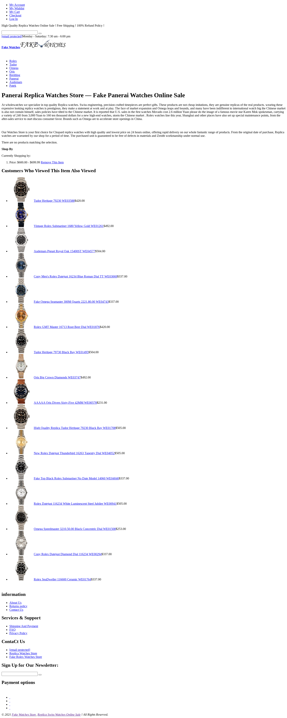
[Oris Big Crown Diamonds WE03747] (21, 377)
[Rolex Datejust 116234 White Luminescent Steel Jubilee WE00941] (21, 503)
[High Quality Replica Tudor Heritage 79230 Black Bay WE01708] (21, 428)
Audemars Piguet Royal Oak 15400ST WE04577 (64, 251)
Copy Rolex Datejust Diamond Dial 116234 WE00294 (68, 554)
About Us (15, 602)
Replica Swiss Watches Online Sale (59, 714)
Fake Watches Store (24, 714)
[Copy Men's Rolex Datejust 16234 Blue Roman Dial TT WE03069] (21, 276)
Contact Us (16, 609)
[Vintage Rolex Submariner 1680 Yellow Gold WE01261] (21, 226)
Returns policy (18, 606)
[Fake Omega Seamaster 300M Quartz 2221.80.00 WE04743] (21, 301)
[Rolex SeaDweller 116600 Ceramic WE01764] (21, 579)
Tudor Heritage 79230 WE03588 (54, 200)
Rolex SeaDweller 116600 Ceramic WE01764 (62, 579)
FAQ (12, 629)
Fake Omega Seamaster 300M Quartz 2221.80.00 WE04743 (71, 301)
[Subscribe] (40, 674)
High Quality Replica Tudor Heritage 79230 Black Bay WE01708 (75, 428)
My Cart (14, 12)
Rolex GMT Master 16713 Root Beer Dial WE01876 (67, 327)
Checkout (15, 15)
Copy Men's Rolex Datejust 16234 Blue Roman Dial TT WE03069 (75, 276)
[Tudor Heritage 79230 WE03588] (21, 200)
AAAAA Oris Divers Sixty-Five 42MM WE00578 (65, 402)
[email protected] (12, 36)
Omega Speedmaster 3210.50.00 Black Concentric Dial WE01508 (75, 529)
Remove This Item (52, 162)
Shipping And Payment (23, 626)
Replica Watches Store (23, 653)
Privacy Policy (18, 633)
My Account (17, 4)
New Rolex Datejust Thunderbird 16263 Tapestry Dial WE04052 (74, 453)
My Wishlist (16, 8)
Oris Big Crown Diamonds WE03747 (57, 377)
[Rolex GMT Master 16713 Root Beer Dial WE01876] (21, 327)
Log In (13, 19)
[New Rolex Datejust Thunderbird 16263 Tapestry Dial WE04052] (21, 453)
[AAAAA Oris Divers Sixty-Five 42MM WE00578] (21, 402)
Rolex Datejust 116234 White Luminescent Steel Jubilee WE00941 (75, 503)
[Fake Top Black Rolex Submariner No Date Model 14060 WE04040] (21, 478)
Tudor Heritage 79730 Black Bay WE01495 (61, 352)
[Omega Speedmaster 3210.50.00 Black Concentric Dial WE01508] (21, 529)
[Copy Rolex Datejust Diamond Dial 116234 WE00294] (21, 554)
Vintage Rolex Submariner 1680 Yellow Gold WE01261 (68, 226)
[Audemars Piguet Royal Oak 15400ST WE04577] (21, 251)
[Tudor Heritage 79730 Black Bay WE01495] (21, 352)
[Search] (40, 33)
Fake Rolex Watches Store (25, 657)
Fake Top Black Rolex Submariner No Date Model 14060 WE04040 (76, 478)
